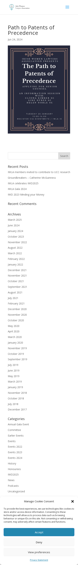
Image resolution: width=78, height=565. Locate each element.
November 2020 (17, 314)
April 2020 (13, 331)
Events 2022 (15, 446)
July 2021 (13, 298)
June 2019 (13, 370)
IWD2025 (13, 474)
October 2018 (16, 398)
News (11, 480)
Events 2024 (15, 458)
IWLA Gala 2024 (17, 189)
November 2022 (17, 242)
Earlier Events (16, 435)
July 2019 (13, 365)
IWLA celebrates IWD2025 (23, 183)
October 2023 (16, 236)
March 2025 (15, 219)
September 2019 (17, 359)
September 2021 (17, 286)
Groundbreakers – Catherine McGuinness (32, 177)
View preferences (39, 552)
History (12, 463)
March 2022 (15, 253)
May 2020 (13, 326)
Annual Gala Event (18, 424)
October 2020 (16, 320)
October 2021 (16, 281)
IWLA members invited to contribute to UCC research (39, 172)
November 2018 (17, 392)
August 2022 (15, 247)
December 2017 (17, 409)
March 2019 (15, 381)
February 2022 (16, 259)
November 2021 (17, 275)
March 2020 (15, 337)
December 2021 (17, 270)
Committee (14, 430)
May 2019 (13, 376)
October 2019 (16, 354)
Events (12, 441)
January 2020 (15, 342)
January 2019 (15, 387)
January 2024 (15, 231)
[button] (72, 501)
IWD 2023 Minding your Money (26, 194)
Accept (39, 532)
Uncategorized (16, 491)
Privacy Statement (39, 560)
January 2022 (15, 264)
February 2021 (16, 303)
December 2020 (17, 309)
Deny (39, 542)
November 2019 (17, 348)
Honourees (14, 469)
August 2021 (15, 292)
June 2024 (13, 225)
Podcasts (13, 485)
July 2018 (13, 404)
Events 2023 (15, 452)
